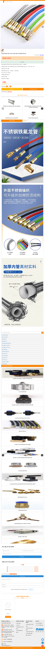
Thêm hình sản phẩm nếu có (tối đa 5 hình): (22, 589)
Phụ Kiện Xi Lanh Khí (6, 345)
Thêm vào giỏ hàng (33, 89)
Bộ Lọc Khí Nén (5, 337)
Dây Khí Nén (4, 341)
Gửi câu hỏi (22, 556)
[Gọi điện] (42, 646)
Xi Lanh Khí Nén (5, 335)
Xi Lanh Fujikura (5, 355)
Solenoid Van (4, 363)
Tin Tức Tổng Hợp (39, 625)
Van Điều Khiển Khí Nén (6, 343)
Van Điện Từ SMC (5, 361)
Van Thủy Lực (4, 359)
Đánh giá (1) (25, 120)
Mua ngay (12, 89)
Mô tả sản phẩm (12, 120)
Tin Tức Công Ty (39, 623)
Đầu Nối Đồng (4, 349)
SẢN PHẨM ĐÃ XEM (22, 596)
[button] (43, 27)
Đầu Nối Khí (4, 339)
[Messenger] (42, 639)
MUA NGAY (8, 616)
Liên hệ (17, 625)
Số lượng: (3, 86)
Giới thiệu (18, 623)
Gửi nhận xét (22, 576)
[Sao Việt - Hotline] (42, 643)
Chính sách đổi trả (30, 631)
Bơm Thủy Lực (4, 353)
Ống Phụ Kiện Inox (5, 351)
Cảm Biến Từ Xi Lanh (6, 347)
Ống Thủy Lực (4, 357)
